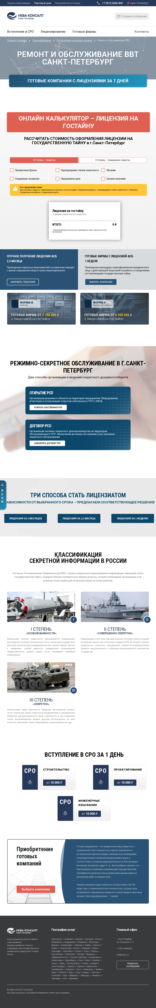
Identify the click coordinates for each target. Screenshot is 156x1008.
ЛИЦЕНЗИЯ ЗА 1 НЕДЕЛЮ (132, 518)
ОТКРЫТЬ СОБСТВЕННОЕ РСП (48, 407)
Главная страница (17, 40)
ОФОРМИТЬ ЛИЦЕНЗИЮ (23, 282)
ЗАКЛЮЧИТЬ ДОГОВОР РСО (47, 443)
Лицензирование (42, 40)
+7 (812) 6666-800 (124, 948)
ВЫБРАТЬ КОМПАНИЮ (100, 282)
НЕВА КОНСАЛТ (16, 990)
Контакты (142, 31)
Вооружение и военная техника (75, 40)
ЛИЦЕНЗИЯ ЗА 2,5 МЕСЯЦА (79, 518)
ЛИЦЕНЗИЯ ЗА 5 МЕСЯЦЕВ (25, 518)
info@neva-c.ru (123, 955)
